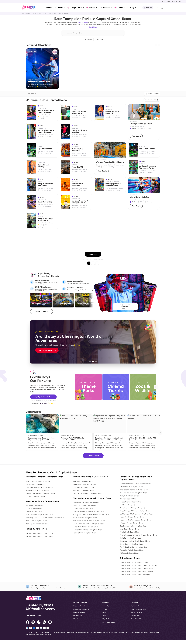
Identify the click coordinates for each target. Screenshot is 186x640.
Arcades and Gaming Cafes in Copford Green (136, 484)
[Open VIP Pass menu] (111, 7)
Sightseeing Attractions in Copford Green (92, 498)
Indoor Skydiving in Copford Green (132, 517)
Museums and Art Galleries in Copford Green (88, 512)
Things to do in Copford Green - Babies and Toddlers (138, 565)
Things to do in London (79, 606)
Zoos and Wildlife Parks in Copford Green (87, 493)
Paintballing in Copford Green (130, 532)
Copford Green (36, 13)
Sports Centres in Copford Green (131, 544)
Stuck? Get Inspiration (79, 612)
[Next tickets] (93, 300)
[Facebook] (27, 622)
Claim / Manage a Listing (138, 609)
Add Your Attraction (137, 612)
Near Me (149, 7)
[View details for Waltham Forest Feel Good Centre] (110, 158)
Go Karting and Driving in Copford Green (134, 508)
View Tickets (87, 39)
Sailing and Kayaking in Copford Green (39, 515)
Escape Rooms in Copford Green (131, 502)
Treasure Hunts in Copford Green (84, 533)
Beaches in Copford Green (35, 506)
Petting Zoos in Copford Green (83, 487)
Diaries (92, 7)
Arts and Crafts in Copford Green (131, 487)
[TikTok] (38, 622)
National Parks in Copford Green (37, 490)
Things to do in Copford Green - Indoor (39, 533)
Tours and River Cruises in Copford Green (87, 530)
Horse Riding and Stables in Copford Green (135, 511)
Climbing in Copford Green (35, 484)
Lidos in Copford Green (34, 512)
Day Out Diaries (106, 606)
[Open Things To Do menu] (83, 7)
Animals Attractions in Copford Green (90, 477)
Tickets (60, 7)
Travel (120, 7)
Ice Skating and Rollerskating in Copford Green (136, 514)
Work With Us (176, 1)
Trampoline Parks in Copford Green (132, 550)
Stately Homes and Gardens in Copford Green (89, 521)
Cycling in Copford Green (128, 499)
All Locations (76, 619)
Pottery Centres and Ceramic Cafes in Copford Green (138, 535)
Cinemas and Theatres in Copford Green (134, 490)
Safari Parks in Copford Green (83, 490)
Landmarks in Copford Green (83, 509)
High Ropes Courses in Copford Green (39, 487)
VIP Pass (106, 7)
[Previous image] (130, 111)
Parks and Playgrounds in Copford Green (40, 493)
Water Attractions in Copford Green (42, 501)
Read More (93, 27)
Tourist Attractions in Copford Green (85, 527)
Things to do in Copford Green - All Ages (134, 562)
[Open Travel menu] (124, 7)
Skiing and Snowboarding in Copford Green (135, 541)
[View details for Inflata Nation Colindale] (144, 193)
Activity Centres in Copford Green (38, 481)
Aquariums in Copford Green (83, 481)
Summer (48, 7)
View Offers (99, 39)
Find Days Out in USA (108, 622)
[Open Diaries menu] (96, 7)
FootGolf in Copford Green (129, 505)
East (23, 13)
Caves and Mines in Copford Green (85, 506)
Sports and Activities (49, 13)
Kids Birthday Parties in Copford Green (133, 526)
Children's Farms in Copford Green (85, 484)
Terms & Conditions (137, 619)
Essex (28, 13)
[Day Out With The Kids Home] (29, 7)
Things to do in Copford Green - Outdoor (40, 536)
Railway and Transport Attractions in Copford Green (91, 515)
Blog (132, 7)
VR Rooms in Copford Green (129, 553)
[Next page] (97, 263)
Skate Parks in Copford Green (130, 538)
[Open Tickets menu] (64, 7)
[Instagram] (44, 622)
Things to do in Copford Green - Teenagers (135, 574)
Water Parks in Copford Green (36, 521)
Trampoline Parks (63, 13)
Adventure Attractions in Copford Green (44, 477)
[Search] (157, 7)
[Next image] (157, 111)
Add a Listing (166, 1)
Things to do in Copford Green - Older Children (136, 571)
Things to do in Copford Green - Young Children (136, 568)
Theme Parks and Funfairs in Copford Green (88, 524)
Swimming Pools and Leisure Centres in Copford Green (45, 518)
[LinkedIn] (33, 622)
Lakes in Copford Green (34, 509)
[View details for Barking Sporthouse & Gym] (144, 122)
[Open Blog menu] (136, 7)
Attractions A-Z (77, 615)
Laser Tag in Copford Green (129, 529)
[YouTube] (50, 622)
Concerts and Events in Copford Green (133, 493)
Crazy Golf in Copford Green (130, 496)
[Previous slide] (156, 45)
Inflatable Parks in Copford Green (131, 523)
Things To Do (76, 7)
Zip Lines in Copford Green (35, 496)
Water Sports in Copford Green (37, 524)
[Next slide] (159, 45)
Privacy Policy (135, 615)
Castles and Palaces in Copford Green (86, 503)
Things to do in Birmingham (81, 609)
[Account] (162, 7)
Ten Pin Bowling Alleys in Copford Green (134, 547)
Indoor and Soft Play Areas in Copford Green (135, 520)
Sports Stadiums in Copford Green (85, 518)
